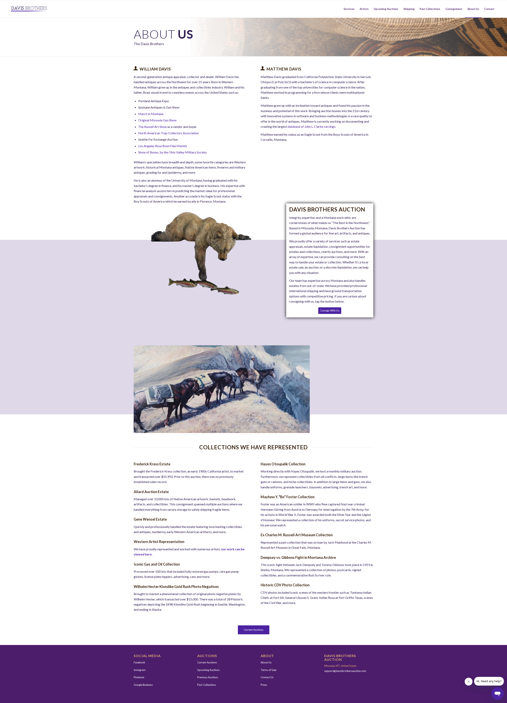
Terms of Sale (268, 670)
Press (264, 684)
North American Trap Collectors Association (168, 133)
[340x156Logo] (29, 9)
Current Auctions (207, 662)
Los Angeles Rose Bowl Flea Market (163, 146)
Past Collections (206, 684)
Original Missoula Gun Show (157, 120)
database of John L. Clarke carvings (311, 126)
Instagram (139, 670)
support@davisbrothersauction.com (345, 671)
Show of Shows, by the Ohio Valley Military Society (172, 152)
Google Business (143, 684)
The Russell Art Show (152, 127)
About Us (266, 662)
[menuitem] (349, 9)
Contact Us (267, 677)
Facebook (139, 662)
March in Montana (150, 114)
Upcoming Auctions (208, 670)
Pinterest (139, 677)
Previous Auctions (207, 677)
